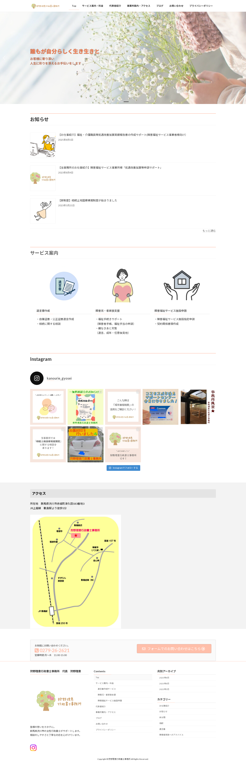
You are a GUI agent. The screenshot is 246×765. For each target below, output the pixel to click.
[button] (119, 101)
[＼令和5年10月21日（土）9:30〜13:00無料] (85, 407)
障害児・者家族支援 (108, 310)
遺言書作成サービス (107, 689)
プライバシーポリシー (106, 729)
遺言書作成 (43, 310)
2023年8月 (164, 683)
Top (97, 677)
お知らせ (163, 711)
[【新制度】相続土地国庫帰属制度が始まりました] (43, 211)
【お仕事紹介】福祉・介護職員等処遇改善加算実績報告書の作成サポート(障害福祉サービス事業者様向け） (123, 134)
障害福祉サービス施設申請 (170, 310)
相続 (161, 723)
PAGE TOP (237, 739)
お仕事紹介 (164, 705)
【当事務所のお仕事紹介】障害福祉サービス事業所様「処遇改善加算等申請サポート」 (110, 167)
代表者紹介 (101, 706)
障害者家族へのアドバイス (171, 735)
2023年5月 (164, 689)
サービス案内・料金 (105, 683)
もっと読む (209, 230)
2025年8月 (164, 677)
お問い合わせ (102, 724)
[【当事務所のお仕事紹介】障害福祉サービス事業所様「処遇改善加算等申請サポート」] (43, 178)
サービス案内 (44, 253)
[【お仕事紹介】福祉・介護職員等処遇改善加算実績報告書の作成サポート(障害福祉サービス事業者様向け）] (43, 146)
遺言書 (162, 729)
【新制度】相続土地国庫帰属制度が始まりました (87, 200)
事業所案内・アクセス (106, 712)
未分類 (162, 717)
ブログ (99, 718)
